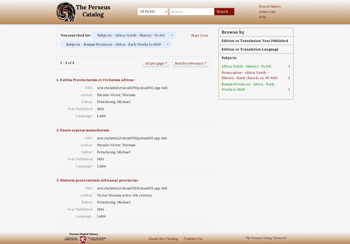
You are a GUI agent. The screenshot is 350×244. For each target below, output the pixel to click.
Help (262, 17)
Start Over (199, 35)
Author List (267, 12)
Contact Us (193, 238)
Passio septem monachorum (84, 130)
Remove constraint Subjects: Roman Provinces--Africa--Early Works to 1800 (167, 44)
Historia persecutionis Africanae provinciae (99, 180)
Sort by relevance (189, 63)
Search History (270, 6)
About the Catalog (163, 238)
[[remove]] (275, 66)
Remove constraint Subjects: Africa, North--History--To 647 (172, 35)
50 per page (155, 63)
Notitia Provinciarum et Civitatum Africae (97, 80)
